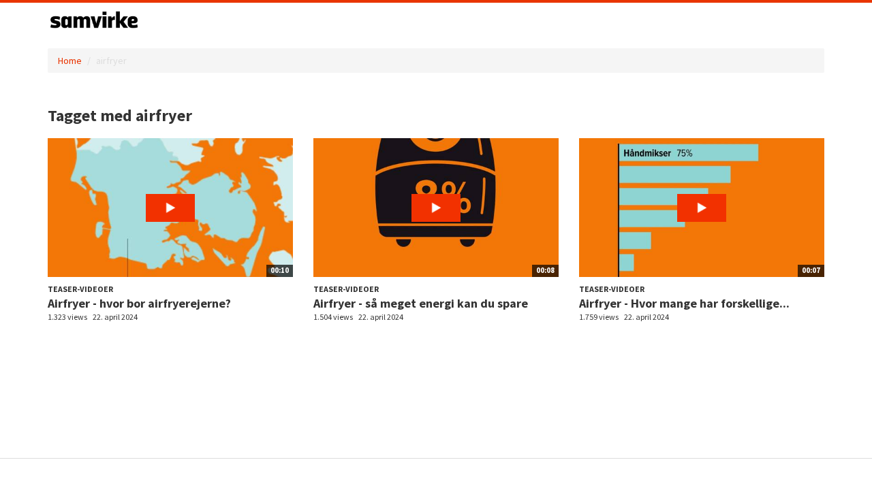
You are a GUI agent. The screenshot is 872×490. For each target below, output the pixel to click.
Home (70, 60)
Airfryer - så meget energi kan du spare (420, 303)
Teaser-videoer (80, 289)
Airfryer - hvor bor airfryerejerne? (139, 303)
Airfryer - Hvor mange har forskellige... (684, 303)
